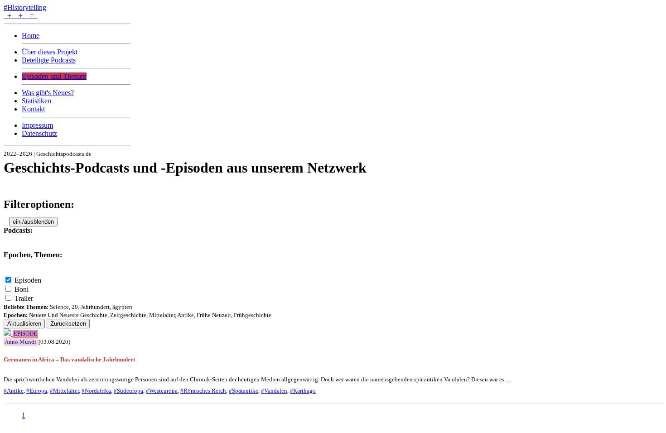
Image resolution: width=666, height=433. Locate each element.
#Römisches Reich (203, 390)
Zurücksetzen (68, 323)
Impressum (37, 125)
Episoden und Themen (54, 76)
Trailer (23, 298)
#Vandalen (274, 390)
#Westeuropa (162, 390)
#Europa (36, 390)
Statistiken (36, 101)
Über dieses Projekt (49, 52)
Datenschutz (39, 133)
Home (30, 35)
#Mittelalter (64, 390)
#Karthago (303, 390)
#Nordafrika (96, 390)
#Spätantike (243, 390)
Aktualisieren (24, 323)
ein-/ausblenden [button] (33, 221)
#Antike (14, 390)
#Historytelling (25, 7)
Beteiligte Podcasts (49, 60)
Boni (21, 289)
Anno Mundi (20, 341)
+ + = (21, 15)
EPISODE (25, 334)
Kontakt (33, 109)
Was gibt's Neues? (48, 92)
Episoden (27, 280)
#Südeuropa (128, 390)
